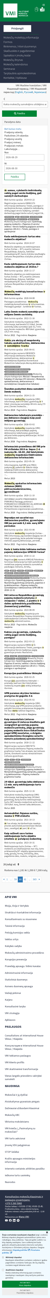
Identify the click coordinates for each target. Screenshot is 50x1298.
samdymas (24, 217)
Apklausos (10, 1020)
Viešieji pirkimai (35, 512)
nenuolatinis (26, 760)
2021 (13, 544)
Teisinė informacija (15, 926)
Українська (40, 92)
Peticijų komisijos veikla (17, 932)
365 (35, 879)
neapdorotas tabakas (12, 367)
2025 (13, 808)
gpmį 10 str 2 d (33, 219)
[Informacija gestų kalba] (37, 11)
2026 (13, 441)
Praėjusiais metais (13, 146)
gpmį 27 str (38, 571)
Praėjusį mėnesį (12, 142)
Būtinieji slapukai (13, 1257)
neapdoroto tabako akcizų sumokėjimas (18, 374)
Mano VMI (24, 1217)
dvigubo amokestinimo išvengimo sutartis (19, 765)
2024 (13, 410)
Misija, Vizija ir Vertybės (17, 906)
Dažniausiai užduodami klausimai (22, 1108)
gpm (17, 217)
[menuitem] (21, 38)
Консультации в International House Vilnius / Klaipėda (24, 1047)
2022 (13, 335)
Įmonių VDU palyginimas (17, 1145)
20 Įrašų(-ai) (9, 864)
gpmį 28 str (8, 573)
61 (25, 879)
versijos (20, 571)
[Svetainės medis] (44, 5)
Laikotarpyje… (12, 149)
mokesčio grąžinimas (12, 762)
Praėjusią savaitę (13, 139)
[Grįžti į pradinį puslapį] (4, 99)
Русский (28, 92)
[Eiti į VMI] (16, 10)
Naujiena (32, 335)
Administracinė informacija (19, 973)
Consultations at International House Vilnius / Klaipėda (24, 1037)
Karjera (8, 1000)
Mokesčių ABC (12, 1115)
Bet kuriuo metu (12, 129)
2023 (13, 478)
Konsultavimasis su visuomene (21, 919)
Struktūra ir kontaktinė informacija (23, 912)
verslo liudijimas (36, 217)
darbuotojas (9, 217)
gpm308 (13, 571)
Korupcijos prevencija (16, 959)
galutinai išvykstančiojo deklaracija (17, 578)
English (19, 92)
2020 (13, 512)
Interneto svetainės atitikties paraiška (24, 1168)
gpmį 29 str (29, 571)
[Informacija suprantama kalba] (42, 11)
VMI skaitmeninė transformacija (21, 1069)
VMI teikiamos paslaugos (18, 1056)
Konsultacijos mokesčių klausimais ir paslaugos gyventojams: (24, 1198)
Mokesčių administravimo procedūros (24, 953)
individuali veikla (24, 656)
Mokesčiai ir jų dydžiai (16, 1095)
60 (20, 879)
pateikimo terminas (21, 573)
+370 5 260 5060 (13, 1203)
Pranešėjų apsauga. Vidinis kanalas (23, 966)
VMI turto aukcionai (15, 1138)
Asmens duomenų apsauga (19, 986)
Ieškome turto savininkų (17, 1175)
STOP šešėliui (12, 1152)
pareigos (13, 656)
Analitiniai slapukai (14, 1270)
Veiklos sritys (11, 939)
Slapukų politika (20, 1250)
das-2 (12, 760)
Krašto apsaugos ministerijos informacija (20, 1160)
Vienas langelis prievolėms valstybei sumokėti (23, 1077)
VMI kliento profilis (14, 1062)
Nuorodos (10, 1182)
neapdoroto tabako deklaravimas (16, 372)
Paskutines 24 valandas (16, 135)
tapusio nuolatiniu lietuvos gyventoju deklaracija (21, 576)
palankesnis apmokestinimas (15, 767)
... (11, 879)
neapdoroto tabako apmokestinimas (17, 369)
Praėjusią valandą (13, 132)
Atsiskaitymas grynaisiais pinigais (22, 1101)
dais (6, 760)
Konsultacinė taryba (15, 1006)
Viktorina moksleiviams (17, 1121)
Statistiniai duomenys (16, 979)
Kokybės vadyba (13, 946)
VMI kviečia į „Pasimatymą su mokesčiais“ (20, 1130)
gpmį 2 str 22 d (22, 219)
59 (15, 879)
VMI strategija (12, 1013)
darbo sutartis (10, 219)
